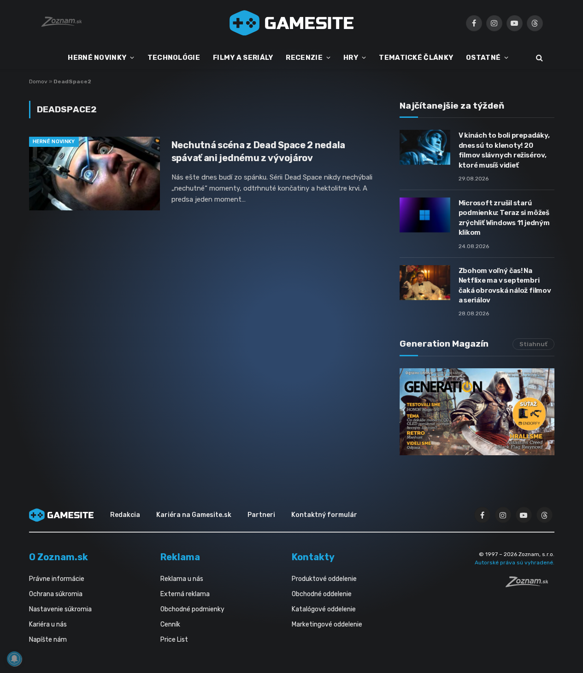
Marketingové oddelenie (327, 624)
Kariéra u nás (48, 624)
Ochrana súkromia (55, 594)
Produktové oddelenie (324, 579)
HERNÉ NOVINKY (97, 57)
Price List (174, 640)
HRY (350, 57)
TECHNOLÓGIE (173, 57)
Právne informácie (56, 579)
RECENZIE (304, 57)
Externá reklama (185, 594)
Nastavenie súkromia (60, 609)
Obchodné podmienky (192, 609)
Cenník (170, 624)
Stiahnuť (533, 344)
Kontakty (313, 557)
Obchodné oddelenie (322, 594)
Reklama (180, 557)
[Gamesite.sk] (292, 23)
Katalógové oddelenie (324, 609)
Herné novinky (54, 142)
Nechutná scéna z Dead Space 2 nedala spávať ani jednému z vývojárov (258, 151)
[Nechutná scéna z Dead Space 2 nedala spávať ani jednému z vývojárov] (94, 173)
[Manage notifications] (14, 658)
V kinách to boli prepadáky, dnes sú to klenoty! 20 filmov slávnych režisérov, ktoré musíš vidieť (504, 150)
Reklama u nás (181, 579)
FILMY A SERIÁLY (243, 57)
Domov (38, 81)
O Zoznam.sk (58, 557)
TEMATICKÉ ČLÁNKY (416, 57)
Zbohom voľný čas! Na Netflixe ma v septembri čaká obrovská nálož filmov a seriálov (505, 285)
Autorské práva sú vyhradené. (514, 562)
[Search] (538, 57)
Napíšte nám (48, 640)
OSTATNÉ (483, 57)
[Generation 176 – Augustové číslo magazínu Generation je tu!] (477, 411)
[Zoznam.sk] (530, 584)
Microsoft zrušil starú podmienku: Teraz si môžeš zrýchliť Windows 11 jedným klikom (504, 218)
